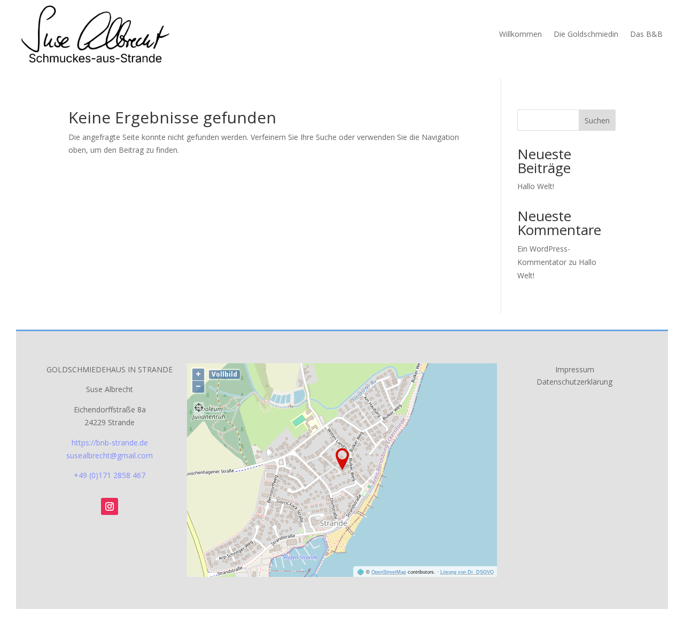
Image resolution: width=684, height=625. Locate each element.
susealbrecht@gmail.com (109, 455)
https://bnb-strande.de (110, 443)
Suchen (597, 120)
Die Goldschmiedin (586, 34)
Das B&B (646, 34)
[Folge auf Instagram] (109, 506)
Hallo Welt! (535, 186)
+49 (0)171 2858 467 (109, 475)
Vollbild (224, 374)
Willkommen (520, 34)
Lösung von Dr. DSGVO (467, 572)
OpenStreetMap (388, 572)
